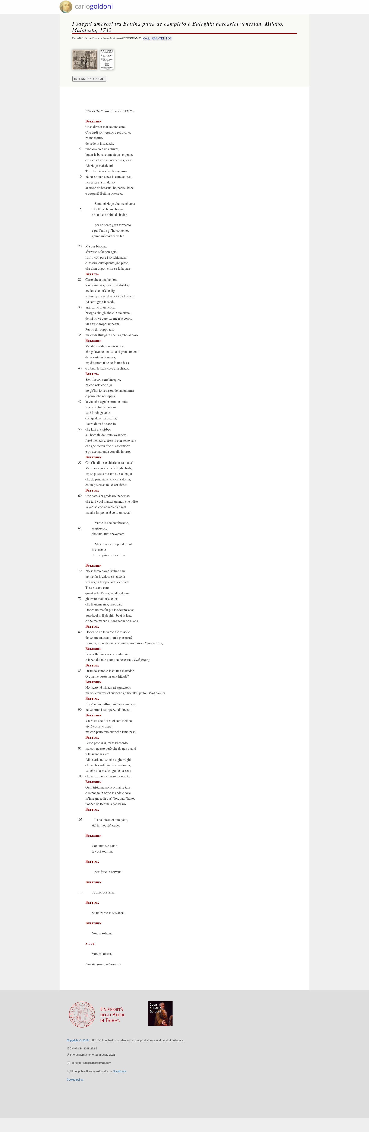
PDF (168, 38)
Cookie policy (75, 1079)
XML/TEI (158, 38)
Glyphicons (120, 1071)
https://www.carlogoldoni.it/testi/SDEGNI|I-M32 (113, 38)
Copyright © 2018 (77, 1040)
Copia (146, 38)
